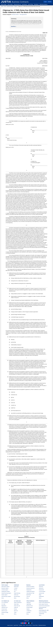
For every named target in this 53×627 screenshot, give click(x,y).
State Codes (16, 604)
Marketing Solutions (43, 4)
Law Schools (24, 4)
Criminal (15, 588)
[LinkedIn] (21, 623)
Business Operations (30, 588)
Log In (45, 1)
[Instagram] (25, 623)
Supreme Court (5, 607)
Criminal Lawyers (5, 589)
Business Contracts (10, 6)
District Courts (4, 610)
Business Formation (30, 586)
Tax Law (28, 596)
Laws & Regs (30, 4)
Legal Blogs (28, 604)
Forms (5, 6)
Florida (15, 609)
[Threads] (27, 623)
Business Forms (29, 605)
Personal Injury (17, 596)
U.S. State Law (17, 600)
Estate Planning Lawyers (6, 593)
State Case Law (17, 605)
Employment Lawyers (6, 591)
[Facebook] (24, 623)
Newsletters (36, 4)
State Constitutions (18, 602)
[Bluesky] (28, 623)
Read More (13, 26)
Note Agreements (23, 14)
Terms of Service (29, 625)
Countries (28, 612)
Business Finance (15, 14)
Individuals (16, 585)
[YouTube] (22, 623)
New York (16, 610)
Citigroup (15, 6)
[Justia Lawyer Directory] (31, 623)
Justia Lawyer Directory (43, 604)
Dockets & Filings (5, 612)
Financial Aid (41, 589)
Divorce (15, 589)
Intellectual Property (30, 591)
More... (3, 598)
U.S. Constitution (5, 602)
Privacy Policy (35, 625)
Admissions (41, 588)
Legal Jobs (28, 602)
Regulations (4, 605)
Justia (2, 6)
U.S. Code (3, 604)
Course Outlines (42, 591)
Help (24, 625)
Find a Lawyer (4, 4)
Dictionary (41, 586)
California (16, 607)
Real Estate (28, 594)
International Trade (30, 593)
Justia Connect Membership (44, 602)
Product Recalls (29, 607)
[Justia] (6, 2)
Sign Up (49, 1)
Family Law (16, 594)
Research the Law (17, 4)
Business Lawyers (5, 588)
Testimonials (41, 613)
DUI (15, 591)
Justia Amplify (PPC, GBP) (44, 610)
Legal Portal (16, 625)
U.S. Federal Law (5, 600)
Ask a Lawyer (10, 4)
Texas (15, 612)
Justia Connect (10, 625)
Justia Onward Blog (42, 612)
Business (28, 585)
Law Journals (41, 593)
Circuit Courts (4, 609)
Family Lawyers (4, 594)
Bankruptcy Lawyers (5, 586)
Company (20, 625)
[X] (30, 623)
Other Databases (30, 600)
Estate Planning (17, 593)
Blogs (40, 594)
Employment (28, 589)
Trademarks (28, 610)
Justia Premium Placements (44, 605)
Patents (28, 609)
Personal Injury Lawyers (6, 596)
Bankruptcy (16, 586)
